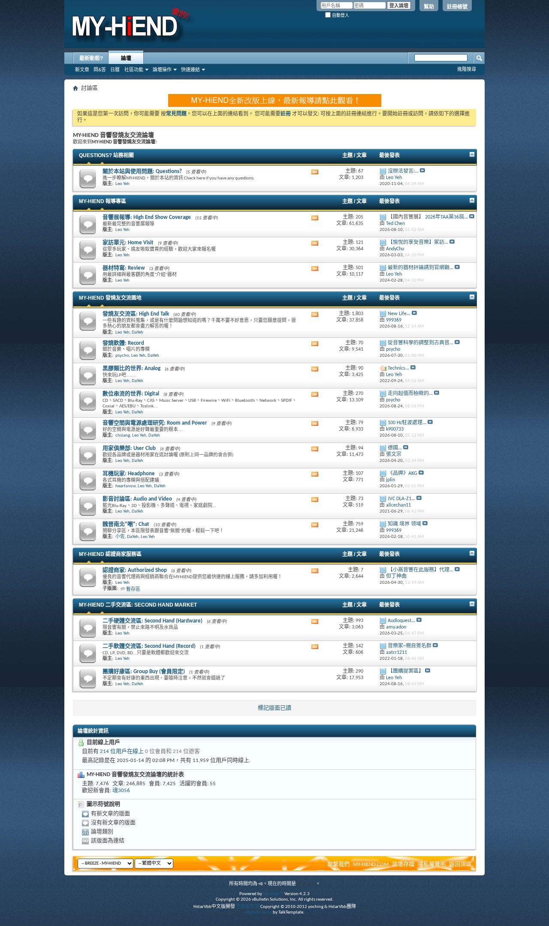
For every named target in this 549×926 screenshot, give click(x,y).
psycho (122, 355)
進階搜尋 (466, 69)
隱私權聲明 (432, 864)
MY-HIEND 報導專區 (102, 201)
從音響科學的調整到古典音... (420, 343)
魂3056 (121, 790)
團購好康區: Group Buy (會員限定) (144, 671)
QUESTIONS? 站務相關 (106, 155)
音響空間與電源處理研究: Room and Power (155, 423)
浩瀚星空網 (247, 907)
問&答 (100, 69)
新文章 (82, 69)
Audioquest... (401, 620)
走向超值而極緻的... (410, 393)
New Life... (399, 313)
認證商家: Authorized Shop (135, 570)
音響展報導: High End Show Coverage (147, 217)
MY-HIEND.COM (371, 864)
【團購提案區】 (406, 671)
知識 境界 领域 (404, 524)
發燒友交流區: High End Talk (136, 314)
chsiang (122, 435)
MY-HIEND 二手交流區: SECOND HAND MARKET (138, 605)
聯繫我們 (338, 864)
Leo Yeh (122, 184)
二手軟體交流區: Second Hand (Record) (149, 646)
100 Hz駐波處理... (407, 422)
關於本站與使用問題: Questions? (142, 171)
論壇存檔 (403, 864)
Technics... (398, 368)
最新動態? (91, 58)
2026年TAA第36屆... (446, 217)
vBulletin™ (273, 894)
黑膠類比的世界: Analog (131, 368)
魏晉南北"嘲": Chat (126, 524)
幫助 (429, 7)
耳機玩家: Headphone (129, 474)
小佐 (120, 536)
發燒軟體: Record (123, 343)
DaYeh (137, 332)
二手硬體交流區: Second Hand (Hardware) (152, 621)
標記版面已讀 (274, 708)
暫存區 (133, 589)
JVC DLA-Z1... (401, 498)
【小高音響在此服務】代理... (420, 570)
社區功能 (133, 69)
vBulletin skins (258, 912)
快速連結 (190, 69)
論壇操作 (162, 69)
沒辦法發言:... (403, 171)
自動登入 (340, 15)
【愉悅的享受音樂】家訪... (418, 242)
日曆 (115, 69)
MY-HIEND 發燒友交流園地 (110, 298)
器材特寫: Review (124, 268)
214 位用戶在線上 (122, 751)
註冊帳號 (457, 7)
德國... (395, 448)
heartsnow (125, 486)
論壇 (126, 58)
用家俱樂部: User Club (129, 448)
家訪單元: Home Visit (128, 243)
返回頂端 (460, 864)
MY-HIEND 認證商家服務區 (110, 554)
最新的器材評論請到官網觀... (420, 267)
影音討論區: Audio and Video (137, 499)
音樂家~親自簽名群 (409, 646)
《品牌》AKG (402, 473)
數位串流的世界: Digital (131, 394)
